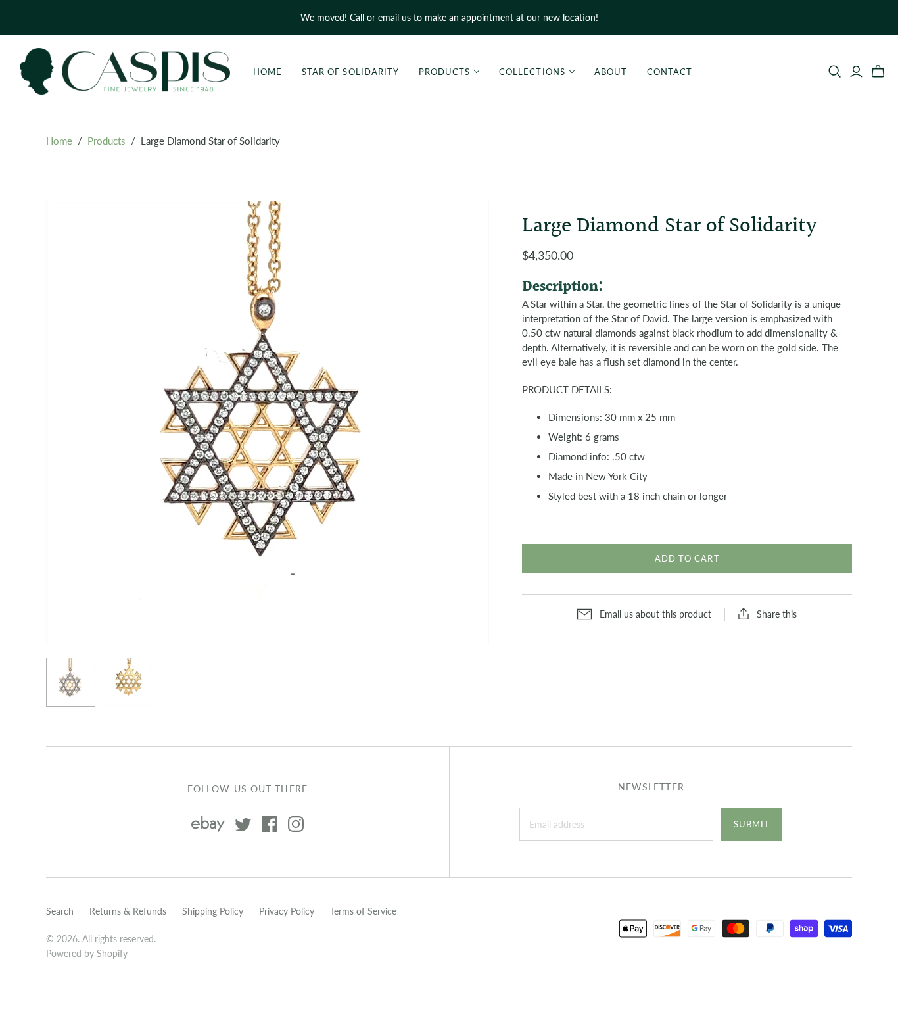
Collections (532, 71)
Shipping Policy (212, 911)
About (610, 71)
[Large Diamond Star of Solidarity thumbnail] (70, 682)
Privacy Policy (286, 911)
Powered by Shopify (87, 953)
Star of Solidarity (350, 71)
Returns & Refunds (127, 911)
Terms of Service (363, 911)
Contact (669, 71)
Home (267, 71)
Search (60, 911)
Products (444, 71)
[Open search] (834, 71)
